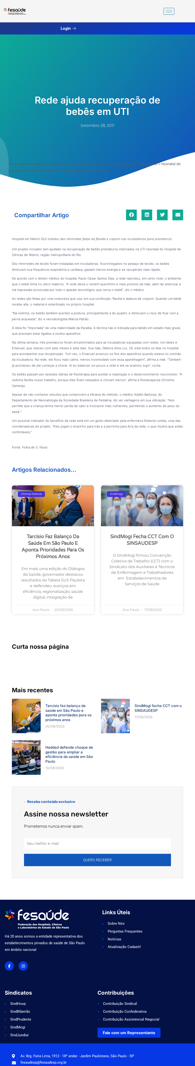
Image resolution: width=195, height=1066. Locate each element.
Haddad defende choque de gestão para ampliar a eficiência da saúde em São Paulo (69, 754)
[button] (131, 215)
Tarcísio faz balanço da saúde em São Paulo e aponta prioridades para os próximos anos (68, 712)
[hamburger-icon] (169, 11)
